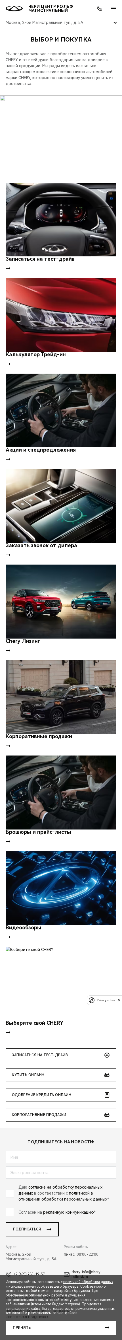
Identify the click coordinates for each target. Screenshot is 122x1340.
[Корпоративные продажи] (61, 697)
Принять (22, 1328)
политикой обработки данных (88, 1282)
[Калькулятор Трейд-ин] (61, 315)
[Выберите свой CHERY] (61, 984)
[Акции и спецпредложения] (61, 411)
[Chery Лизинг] (61, 602)
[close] (119, 1000)
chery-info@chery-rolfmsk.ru (86, 1274)
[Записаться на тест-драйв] (61, 220)
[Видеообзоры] (61, 888)
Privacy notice (106, 1000)
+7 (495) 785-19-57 (29, 1274)
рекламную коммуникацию (68, 1212)
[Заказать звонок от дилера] (61, 506)
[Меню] (113, 8)
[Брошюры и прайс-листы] (61, 792)
